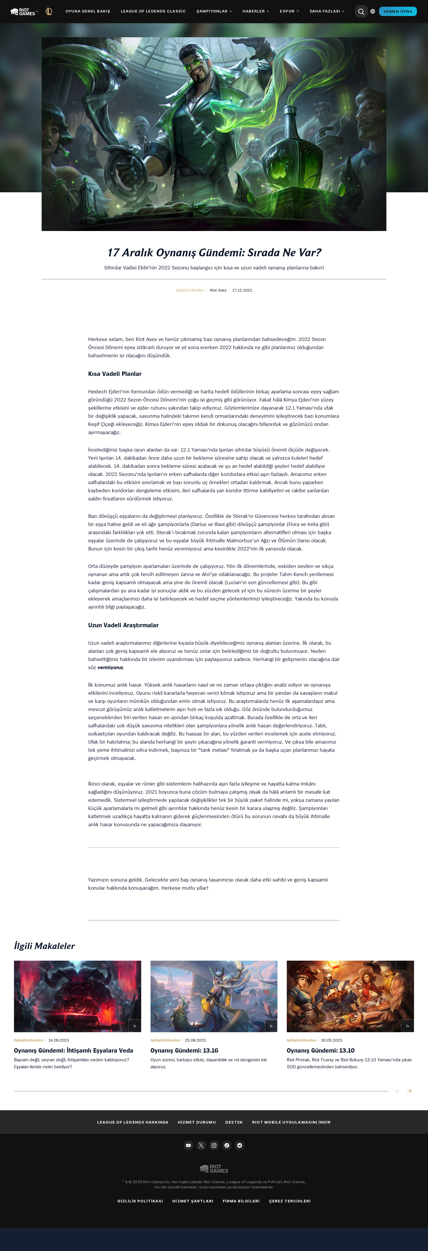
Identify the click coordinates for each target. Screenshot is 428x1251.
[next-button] (409, 1091)
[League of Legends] (50, 11)
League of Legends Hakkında (133, 1122)
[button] (190, 290)
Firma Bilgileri (241, 1201)
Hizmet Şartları (192, 1201)
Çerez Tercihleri (290, 1201)
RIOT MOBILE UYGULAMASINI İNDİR (291, 1122)
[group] (214, 1019)
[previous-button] (397, 1091)
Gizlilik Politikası (140, 1201)
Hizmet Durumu (197, 1122)
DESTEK (234, 1122)
